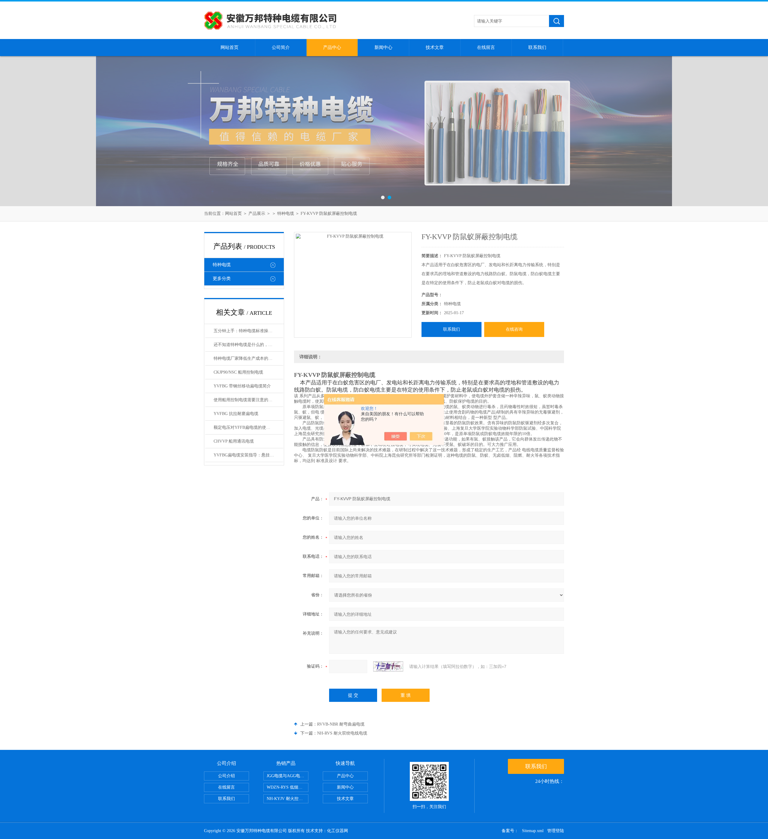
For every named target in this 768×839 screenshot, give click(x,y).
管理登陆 (555, 830)
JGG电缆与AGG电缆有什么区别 (287, 776)
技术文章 (435, 47)
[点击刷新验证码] (388, 666)
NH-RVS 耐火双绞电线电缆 (342, 733)
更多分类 (222, 278)
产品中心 (332, 47)
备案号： (510, 830)
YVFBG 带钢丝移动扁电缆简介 (242, 386)
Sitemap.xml (533, 830)
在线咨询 (514, 329)
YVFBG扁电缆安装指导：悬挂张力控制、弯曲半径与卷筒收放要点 (248, 455)
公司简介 (281, 47)
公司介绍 (226, 776)
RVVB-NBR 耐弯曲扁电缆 (340, 724)
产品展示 (256, 213)
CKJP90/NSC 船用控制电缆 (238, 372)
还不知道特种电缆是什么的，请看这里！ (248, 344)
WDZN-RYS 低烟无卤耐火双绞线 (287, 787)
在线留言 (486, 47)
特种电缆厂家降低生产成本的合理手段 (248, 358)
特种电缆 (285, 213)
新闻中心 (383, 47)
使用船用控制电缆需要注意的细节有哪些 (248, 400)
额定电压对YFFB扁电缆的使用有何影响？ (248, 427)
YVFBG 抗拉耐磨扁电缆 (236, 413)
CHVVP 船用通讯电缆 (234, 441)
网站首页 (229, 47)
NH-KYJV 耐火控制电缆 (287, 798)
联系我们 (537, 47)
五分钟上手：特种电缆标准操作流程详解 (248, 331)
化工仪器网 (337, 830)
